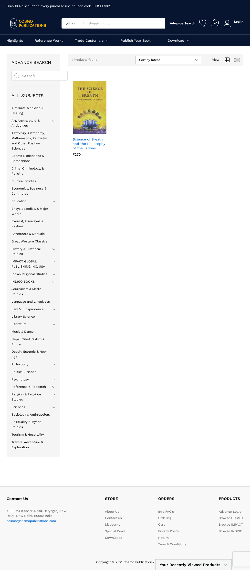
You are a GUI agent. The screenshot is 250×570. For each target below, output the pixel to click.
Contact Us (113, 518)
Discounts (112, 524)
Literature (19, 324)
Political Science (23, 372)
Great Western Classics (29, 241)
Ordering (164, 518)
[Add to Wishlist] (100, 131)
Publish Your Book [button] (136, 40)
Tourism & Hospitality (27, 434)
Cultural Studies (23, 181)
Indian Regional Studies (29, 274)
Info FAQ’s (166, 511)
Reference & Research (28, 387)
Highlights (15, 40)
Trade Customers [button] (89, 40)
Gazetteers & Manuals (28, 234)
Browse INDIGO (230, 531)
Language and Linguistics (30, 301)
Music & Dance (22, 331)
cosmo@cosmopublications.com (31, 521)
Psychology (20, 379)
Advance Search (181, 23)
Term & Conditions (172, 544)
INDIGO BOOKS (23, 281)
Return (163, 538)
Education (19, 201)
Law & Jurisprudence (27, 309)
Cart (161, 524)
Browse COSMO (231, 518)
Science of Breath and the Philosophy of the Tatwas (89, 143)
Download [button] (176, 40)
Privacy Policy (168, 531)
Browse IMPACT (231, 524)
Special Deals (115, 531)
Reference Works (49, 40)
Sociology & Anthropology (31, 414)
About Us (112, 511)
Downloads (113, 538)
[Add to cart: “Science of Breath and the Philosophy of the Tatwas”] (77, 131)
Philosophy (19, 364)
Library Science (23, 316)
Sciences (18, 407)
